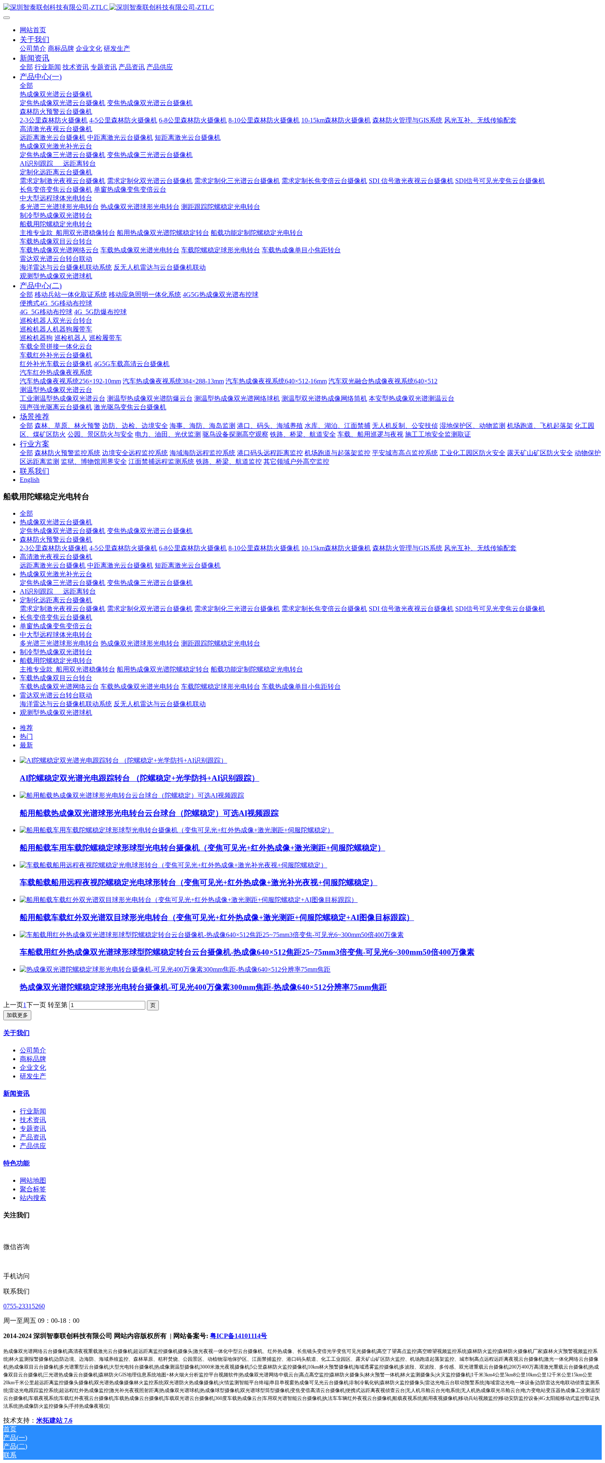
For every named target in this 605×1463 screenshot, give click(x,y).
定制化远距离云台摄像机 (56, 600)
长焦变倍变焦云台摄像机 (56, 617)
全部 (26, 66)
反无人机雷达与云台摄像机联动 (160, 703)
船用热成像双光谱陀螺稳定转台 (163, 669)
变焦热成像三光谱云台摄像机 (150, 582)
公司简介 (33, 1050)
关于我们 (16, 1032)
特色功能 (16, 1163)
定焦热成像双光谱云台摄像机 (62, 530)
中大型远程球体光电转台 (56, 634)
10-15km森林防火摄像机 (336, 548)
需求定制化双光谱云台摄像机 (150, 608)
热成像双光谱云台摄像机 (56, 522)
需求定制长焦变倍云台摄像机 (324, 608)
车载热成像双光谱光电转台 (139, 686)
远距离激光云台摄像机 (53, 565)
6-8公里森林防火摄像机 (193, 548)
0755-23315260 (24, 1306)
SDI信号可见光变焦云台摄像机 (500, 608)
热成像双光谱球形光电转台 (139, 643)
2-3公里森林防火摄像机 (54, 548)
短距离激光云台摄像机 (188, 565)
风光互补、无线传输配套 (480, 548)
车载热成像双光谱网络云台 (59, 686)
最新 (26, 745)
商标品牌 (33, 1058)
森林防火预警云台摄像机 (56, 539)
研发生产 (33, 1076)
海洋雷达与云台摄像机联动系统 (66, 703)
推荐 (26, 727)
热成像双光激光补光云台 (56, 574)
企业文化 (33, 1067)
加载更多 (17, 1015)
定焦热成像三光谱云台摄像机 (62, 582)
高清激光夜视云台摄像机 (56, 556)
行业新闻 (33, 1111)
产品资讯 (33, 1137)
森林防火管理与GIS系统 (407, 548)
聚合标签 (33, 1189)
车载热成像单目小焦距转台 (301, 686)
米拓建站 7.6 (54, 1420)
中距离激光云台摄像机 (120, 565)
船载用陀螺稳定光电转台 (56, 660)
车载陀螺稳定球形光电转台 (220, 686)
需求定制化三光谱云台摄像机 (237, 608)
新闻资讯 (16, 1093)
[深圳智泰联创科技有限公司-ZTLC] (302, 7)
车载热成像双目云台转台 (56, 677)
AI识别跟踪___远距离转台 (58, 591)
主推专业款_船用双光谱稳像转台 (67, 669)
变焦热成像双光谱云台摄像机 (150, 530)
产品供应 (33, 1145)
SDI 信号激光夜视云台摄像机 (411, 608)
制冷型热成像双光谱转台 (56, 651)
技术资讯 (33, 1119)
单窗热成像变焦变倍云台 (56, 625)
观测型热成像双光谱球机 (56, 712)
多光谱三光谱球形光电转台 (59, 643)
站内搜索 (33, 1197)
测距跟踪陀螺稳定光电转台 (220, 643)
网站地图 (33, 1180)
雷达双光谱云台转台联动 (56, 695)
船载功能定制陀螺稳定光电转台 (257, 669)
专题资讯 (33, 1128)
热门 (26, 736)
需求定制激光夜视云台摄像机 (62, 608)
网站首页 (33, 29)
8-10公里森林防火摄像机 (264, 548)
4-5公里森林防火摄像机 (123, 548)
